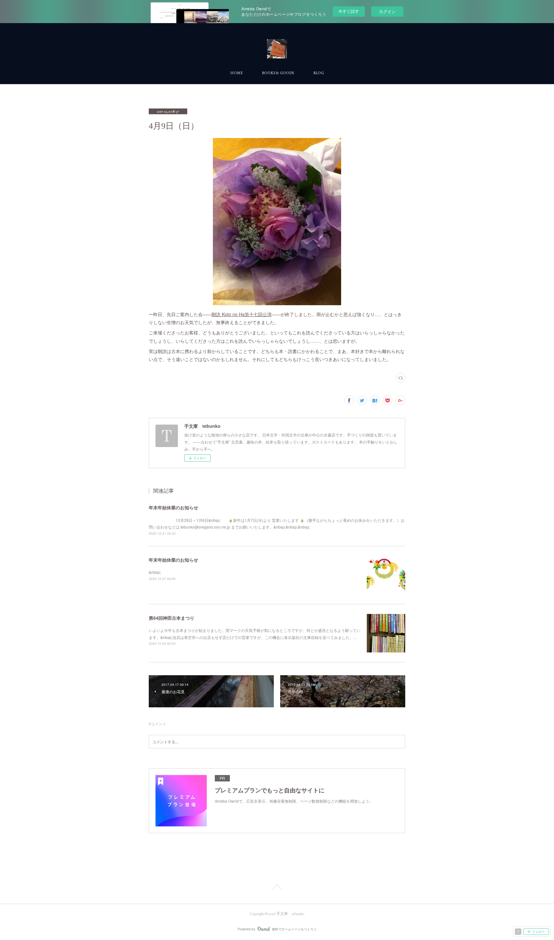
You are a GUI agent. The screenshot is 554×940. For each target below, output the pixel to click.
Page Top (277, 888)
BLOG (318, 72)
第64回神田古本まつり (171, 618)
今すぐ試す (348, 11)
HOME (236, 72)
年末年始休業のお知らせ (173, 507)
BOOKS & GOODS (278, 72)
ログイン (387, 11)
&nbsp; (155, 572)
